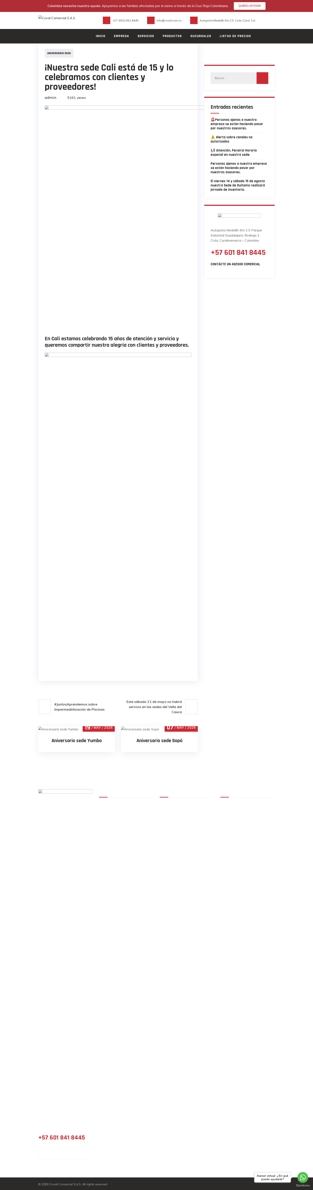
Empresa (121, 36)
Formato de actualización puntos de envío (185, 852)
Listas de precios (235, 36)
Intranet (108, 838)
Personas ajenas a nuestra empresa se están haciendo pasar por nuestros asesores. (239, 168)
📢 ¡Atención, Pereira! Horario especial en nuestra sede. (234, 152)
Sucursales (200, 36)
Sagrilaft (173, 867)
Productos (172, 36)
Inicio (100, 36)
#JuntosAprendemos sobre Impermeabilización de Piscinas (79, 706)
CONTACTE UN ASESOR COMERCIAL (66, 1153)
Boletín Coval (140, 857)
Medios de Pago (136, 835)
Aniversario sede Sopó (159, 740)
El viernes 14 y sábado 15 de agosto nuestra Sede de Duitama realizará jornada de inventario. (238, 185)
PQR (169, 893)
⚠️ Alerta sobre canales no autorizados (232, 139)
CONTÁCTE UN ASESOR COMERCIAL (235, 264)
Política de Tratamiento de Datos (186, 806)
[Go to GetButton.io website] (303, 1185)
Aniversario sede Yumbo (77, 740)
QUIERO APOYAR (249, 5)
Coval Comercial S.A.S (65, 1184)
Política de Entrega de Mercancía (183, 822)
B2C (133, 826)
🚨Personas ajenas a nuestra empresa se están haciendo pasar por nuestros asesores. (237, 124)
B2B (105, 826)
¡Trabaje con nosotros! (138, 847)
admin (50, 97)
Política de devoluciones (184, 838)
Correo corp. (139, 819)
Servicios (146, 36)
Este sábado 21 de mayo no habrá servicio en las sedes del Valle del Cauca (154, 707)
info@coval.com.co (251, 851)
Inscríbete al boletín (181, 880)
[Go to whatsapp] (302, 1177)
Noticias (108, 857)
